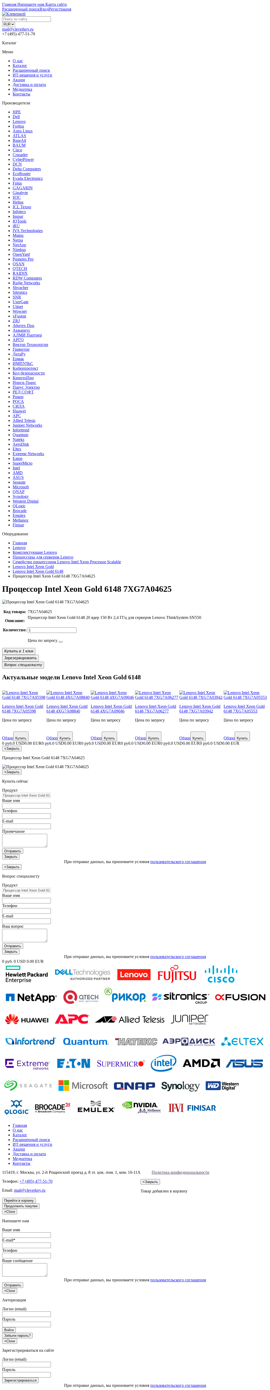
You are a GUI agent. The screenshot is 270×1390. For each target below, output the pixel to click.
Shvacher (20, 287)
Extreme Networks (28, 453)
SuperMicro (22, 463)
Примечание (13, 831)
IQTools (19, 221)
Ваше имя (11, 800)
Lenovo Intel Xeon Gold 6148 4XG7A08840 (67, 708)
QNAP (19, 491)
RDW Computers (27, 278)
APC (17, 415)
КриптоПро (23, 378)
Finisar (18, 525)
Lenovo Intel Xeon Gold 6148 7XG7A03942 (199, 708)
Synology (21, 496)
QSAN (19, 264)
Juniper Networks (27, 425)
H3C (17, 197)
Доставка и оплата (29, 84)
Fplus (17, 183)
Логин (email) (14, 1309)
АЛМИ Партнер (27, 335)
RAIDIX (20, 273)
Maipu (18, 235)
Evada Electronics (28, 178)
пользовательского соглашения (178, 861)
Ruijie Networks (26, 283)
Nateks (18, 439)
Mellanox (20, 520)
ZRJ (16, 321)
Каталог (20, 65)
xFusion (19, 316)
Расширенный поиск (31, 70)
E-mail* (8, 1240)
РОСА (18, 401)
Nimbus (19, 249)
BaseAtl (19, 140)
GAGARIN (23, 188)
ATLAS (19, 135)
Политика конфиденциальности (180, 1172)
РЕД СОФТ (23, 392)
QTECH (20, 268)
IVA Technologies (28, 230)
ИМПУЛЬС (23, 363)
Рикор (18, 397)
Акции (19, 80)
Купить (20, 738)
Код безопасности (29, 373)
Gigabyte (20, 192)
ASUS (18, 477)
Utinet (18, 306)
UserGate (20, 302)
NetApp (19, 245)
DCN (17, 164)
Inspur (18, 216)
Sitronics (20, 292)
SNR (17, 297)
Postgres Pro (23, 259)
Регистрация (60, 9)
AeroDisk (21, 444)
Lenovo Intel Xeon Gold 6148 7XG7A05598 (22, 708)
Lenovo (19, 121)
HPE (17, 112)
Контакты (21, 94)
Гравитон (21, 349)
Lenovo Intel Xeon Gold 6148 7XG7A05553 (244, 708)
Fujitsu (18, 126)
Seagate (19, 482)
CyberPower (23, 159)
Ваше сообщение (17, 1260)
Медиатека (22, 89)
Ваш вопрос (13, 926)
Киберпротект (25, 368)
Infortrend (21, 430)
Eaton (17, 458)
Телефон (9, 811)
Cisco (17, 150)
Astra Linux (23, 131)
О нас (18, 61)
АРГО (18, 340)
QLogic (19, 506)
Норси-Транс (24, 382)
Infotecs (19, 211)
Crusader (20, 154)
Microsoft (21, 487)
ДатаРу (19, 354)
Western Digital (25, 501)
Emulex (19, 515)
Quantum (20, 434)
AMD (18, 472)
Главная (20, 1125)
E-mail (7, 821)
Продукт (10, 790)
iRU (16, 226)
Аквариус (21, 330)
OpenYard (21, 254)
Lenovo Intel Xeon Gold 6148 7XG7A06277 (155, 708)
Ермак (18, 359)
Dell (16, 116)
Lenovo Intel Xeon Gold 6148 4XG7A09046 (111, 708)
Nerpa (18, 240)
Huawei (19, 411)
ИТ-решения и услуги (32, 75)
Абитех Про (23, 325)
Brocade (20, 510)
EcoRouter (22, 173)
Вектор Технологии (30, 344)
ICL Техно (22, 207)
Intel (16, 468)
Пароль (8, 1319)
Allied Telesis (24, 420)
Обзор (7, 738)
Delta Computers (27, 169)
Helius (18, 202)
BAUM (19, 145)
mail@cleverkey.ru (17, 29)
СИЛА (19, 406)
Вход (44, 9)
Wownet (20, 311)
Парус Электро (26, 387)
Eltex (17, 449)
